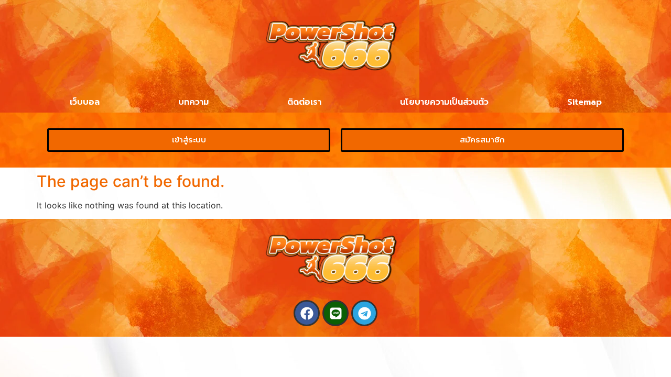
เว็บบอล (85, 102)
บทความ (193, 102)
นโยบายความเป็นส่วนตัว (444, 102)
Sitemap (584, 102)
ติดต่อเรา (304, 102)
